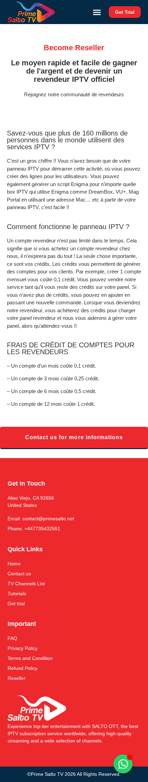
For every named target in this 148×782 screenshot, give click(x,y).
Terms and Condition (30, 658)
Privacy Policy (23, 648)
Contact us (19, 573)
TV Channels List (26, 583)
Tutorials (17, 593)
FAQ (12, 638)
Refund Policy (23, 668)
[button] (97, 12)
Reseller (16, 678)
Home (14, 563)
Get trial (16, 603)
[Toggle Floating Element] (123, 763)
